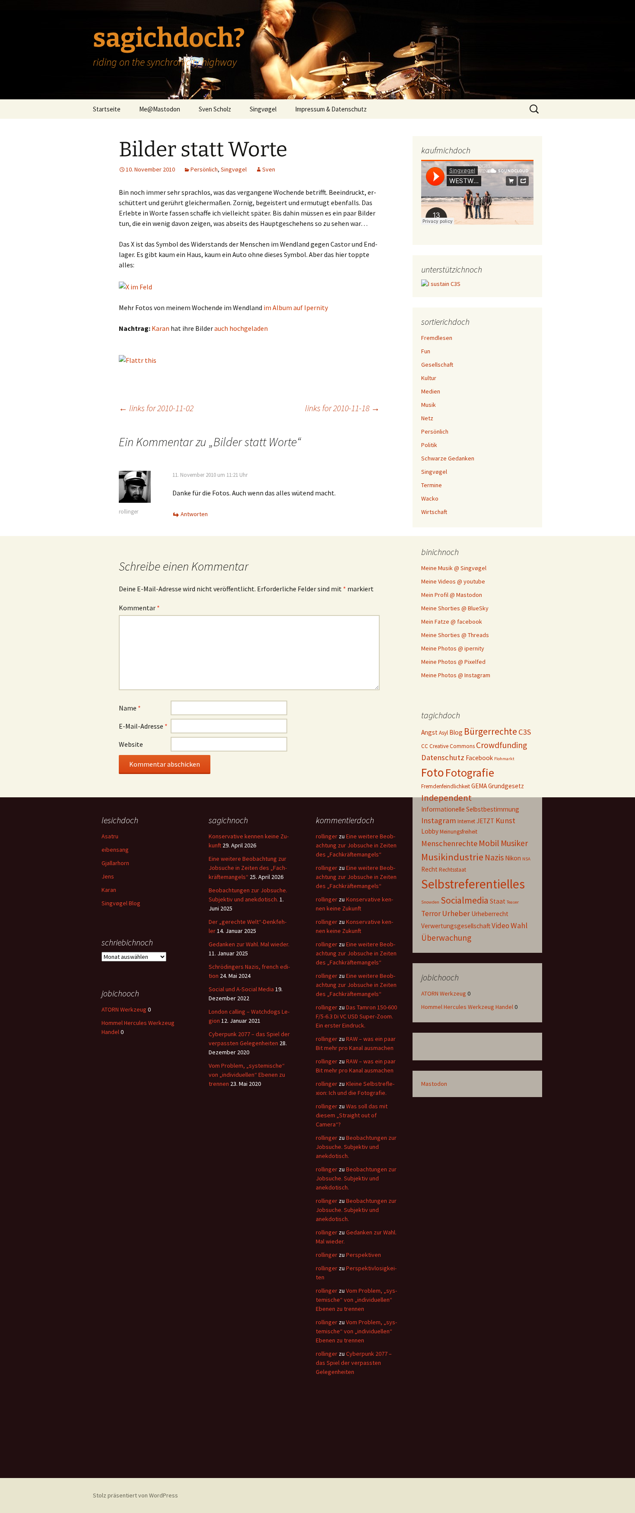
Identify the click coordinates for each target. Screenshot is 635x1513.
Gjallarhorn (115, 863)
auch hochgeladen (241, 328)
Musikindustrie (452, 857)
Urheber (456, 913)
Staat (497, 901)
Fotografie (469, 772)
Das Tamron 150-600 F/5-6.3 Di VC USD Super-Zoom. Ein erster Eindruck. (356, 1016)
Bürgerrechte (490, 731)
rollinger (128, 511)
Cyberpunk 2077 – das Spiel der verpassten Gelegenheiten (354, 1363)
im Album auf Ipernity (296, 307)
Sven (268, 169)
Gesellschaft (437, 364)
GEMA (479, 786)
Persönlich (204, 169)
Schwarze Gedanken (447, 458)
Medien (430, 391)
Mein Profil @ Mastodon (451, 595)
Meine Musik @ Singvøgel (453, 568)
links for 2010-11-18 (342, 408)
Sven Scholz (215, 109)
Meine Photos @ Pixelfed (453, 662)
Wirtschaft (434, 512)
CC (424, 746)
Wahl (519, 925)
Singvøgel (263, 109)
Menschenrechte (449, 843)
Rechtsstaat (452, 869)
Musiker (514, 843)
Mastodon (434, 1084)
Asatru (110, 836)
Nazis (494, 857)
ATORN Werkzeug (443, 993)
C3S (524, 732)
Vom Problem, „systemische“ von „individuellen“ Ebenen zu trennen (247, 1075)
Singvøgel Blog (121, 903)
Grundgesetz (506, 786)
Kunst (505, 820)
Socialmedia (465, 900)
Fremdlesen (436, 338)
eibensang (115, 849)
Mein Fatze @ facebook (451, 621)
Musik (428, 405)
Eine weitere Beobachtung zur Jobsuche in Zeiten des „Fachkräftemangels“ (248, 868)
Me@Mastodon (159, 109)
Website (131, 744)
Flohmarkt (504, 758)
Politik (429, 445)
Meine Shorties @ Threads (455, 635)
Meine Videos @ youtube (453, 581)
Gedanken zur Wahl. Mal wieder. (249, 944)
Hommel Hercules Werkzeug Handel (467, 1007)
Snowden (430, 902)
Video (500, 925)
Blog (456, 732)
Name (130, 708)
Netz (427, 418)
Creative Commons (452, 746)
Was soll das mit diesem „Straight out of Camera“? (351, 1115)
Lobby (429, 831)
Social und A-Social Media (241, 989)
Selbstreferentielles (473, 884)
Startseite (107, 109)
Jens (108, 876)
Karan (160, 328)
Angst (429, 732)
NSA (526, 859)
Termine (431, 485)
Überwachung (446, 938)
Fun (425, 351)
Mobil (489, 843)
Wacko (429, 498)
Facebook (479, 758)
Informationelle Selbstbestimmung (470, 809)
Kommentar (139, 607)
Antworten (194, 514)
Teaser (513, 902)
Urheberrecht (489, 914)
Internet (466, 821)
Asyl (443, 732)
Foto (432, 772)
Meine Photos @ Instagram (455, 675)
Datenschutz (442, 757)
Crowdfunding (501, 745)
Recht (429, 869)
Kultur (428, 378)
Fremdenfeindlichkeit (445, 786)
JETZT (485, 821)
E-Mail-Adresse (143, 726)
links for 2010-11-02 (156, 408)
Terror (431, 913)
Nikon (513, 858)
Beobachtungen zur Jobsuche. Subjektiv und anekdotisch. (356, 1147)
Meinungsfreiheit (458, 831)
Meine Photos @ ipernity (452, 648)
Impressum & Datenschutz (331, 109)
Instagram (438, 820)
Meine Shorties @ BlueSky (455, 608)
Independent (446, 797)
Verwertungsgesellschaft (455, 926)
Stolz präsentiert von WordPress (135, 1495)
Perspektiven (363, 1255)
